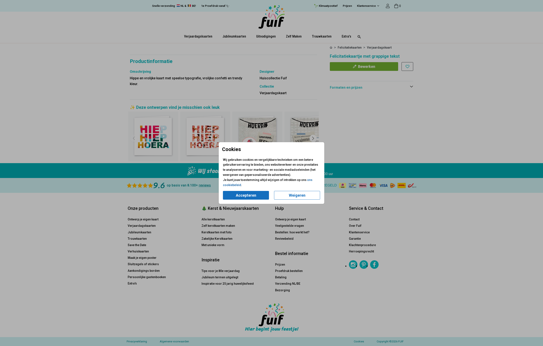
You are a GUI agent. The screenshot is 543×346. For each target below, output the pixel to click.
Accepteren (246, 195)
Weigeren (297, 195)
